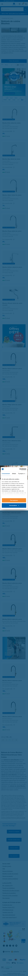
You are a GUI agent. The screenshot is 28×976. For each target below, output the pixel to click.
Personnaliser (13, 505)
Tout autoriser (14, 500)
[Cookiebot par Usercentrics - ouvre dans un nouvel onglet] (19, 469)
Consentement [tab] (6, 473)
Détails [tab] (14, 473)
